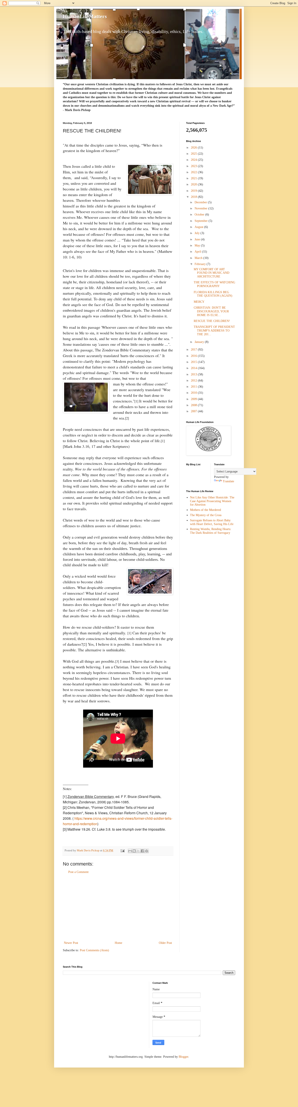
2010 (194, 392)
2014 (194, 368)
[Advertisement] (118, 907)
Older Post (165, 942)
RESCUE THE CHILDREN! (212, 321)
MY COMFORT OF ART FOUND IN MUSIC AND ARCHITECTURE (211, 273)
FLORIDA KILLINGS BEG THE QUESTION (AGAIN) (213, 294)
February (201, 264)
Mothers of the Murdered (205, 510)
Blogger (183, 1056)
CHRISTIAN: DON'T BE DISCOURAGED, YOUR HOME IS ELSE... (211, 311)
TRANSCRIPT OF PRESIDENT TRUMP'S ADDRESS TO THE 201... (214, 330)
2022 (194, 172)
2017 (194, 349)
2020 (194, 184)
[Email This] (130, 851)
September (202, 220)
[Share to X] (138, 851)
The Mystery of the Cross (205, 515)
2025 (194, 153)
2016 (194, 356)
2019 (194, 190)
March (199, 258)
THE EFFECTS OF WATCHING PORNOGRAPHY (214, 284)
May (198, 245)
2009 (194, 399)
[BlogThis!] (134, 851)
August (199, 227)
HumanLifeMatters (85, 16)
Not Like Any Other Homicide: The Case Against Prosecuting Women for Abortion (212, 501)
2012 (194, 380)
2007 (194, 411)
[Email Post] (122, 850)
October (200, 214)
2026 (194, 147)
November (201, 208)
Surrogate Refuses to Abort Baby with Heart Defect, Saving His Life (211, 522)
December (201, 202)
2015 (194, 362)
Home (118, 942)
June (198, 239)
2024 (194, 159)
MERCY (199, 301)
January (200, 342)
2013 (194, 374)
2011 (194, 386)
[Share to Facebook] (142, 851)
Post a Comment (78, 872)
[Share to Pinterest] (146, 851)
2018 (194, 196)
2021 (194, 178)
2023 (194, 166)
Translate (228, 481)
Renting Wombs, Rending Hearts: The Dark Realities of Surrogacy (210, 530)
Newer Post (71, 942)
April (198, 251)
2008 (194, 405)
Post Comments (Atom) (94, 950)
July (197, 233)
